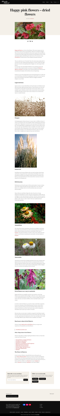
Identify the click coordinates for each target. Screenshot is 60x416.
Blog (51, 2)
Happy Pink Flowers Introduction (22, 344)
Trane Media (37, 414)
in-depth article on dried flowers (27, 324)
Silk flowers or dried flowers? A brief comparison (25, 343)
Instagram (36, 360)
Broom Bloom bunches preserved (22, 345)
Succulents (18, 412)
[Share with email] (27, 41)
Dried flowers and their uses (21, 329)
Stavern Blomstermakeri (21, 356)
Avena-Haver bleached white (21, 348)
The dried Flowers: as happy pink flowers (23, 339)
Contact (55, 2)
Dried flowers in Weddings (21, 342)
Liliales (22, 412)
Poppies (39, 412)
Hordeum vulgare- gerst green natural (23, 347)
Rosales (43, 412)
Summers (16, 232)
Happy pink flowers (18, 50)
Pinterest (29, 360)
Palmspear (18, 349)
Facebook (28, 362)
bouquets (16, 235)
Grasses (33, 412)
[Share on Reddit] (32, 41)
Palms (30, 412)
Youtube (19, 362)
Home (44, 2)
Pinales (36, 412)
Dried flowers (32, 18)
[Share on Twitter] (30, 41)
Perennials (26, 412)
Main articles (47, 412)
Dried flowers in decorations (21, 341)
